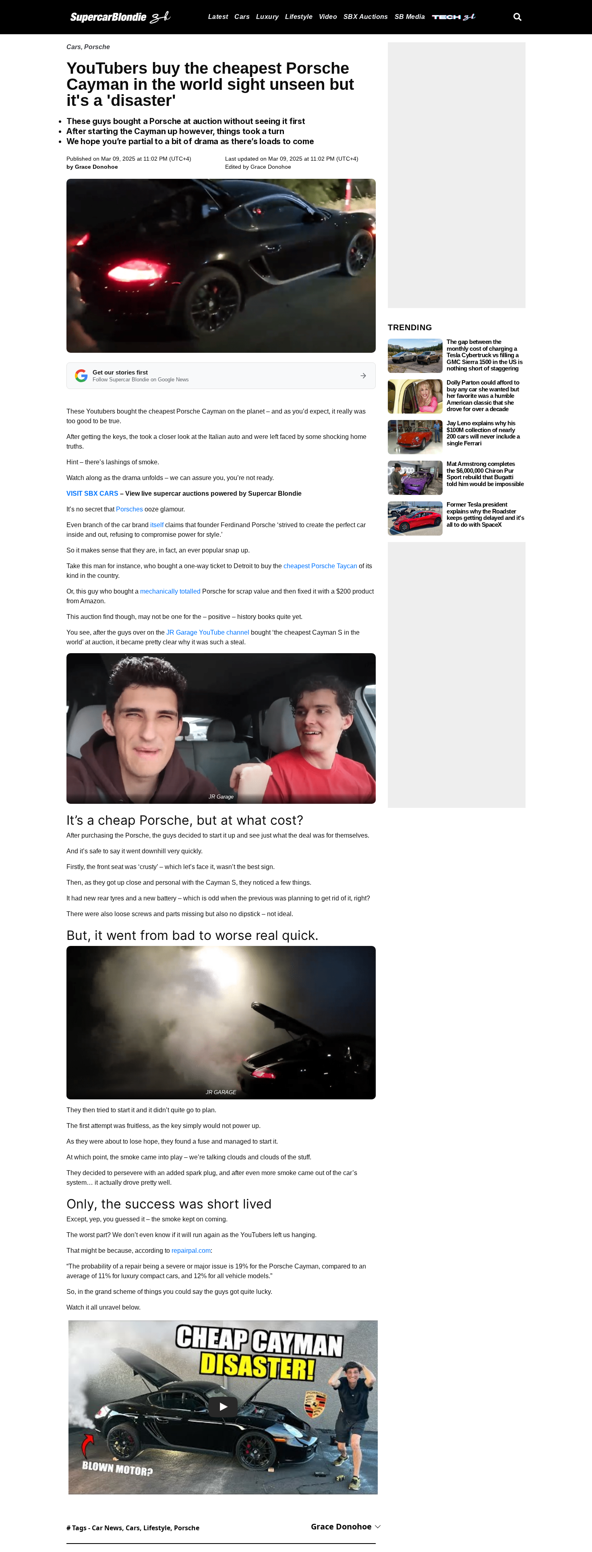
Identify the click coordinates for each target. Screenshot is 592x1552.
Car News (107, 1527)
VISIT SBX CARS (92, 493)
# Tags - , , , (132, 1527)
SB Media (410, 16)
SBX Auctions (366, 16)
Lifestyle (299, 16)
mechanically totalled (170, 591)
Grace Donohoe (270, 166)
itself (157, 524)
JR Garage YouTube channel (207, 632)
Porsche (97, 46)
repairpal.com (191, 1250)
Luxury (267, 16)
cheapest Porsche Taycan (320, 566)
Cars (242, 16)
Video (328, 16)
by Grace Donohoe (92, 166)
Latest (218, 16)
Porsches (129, 509)
